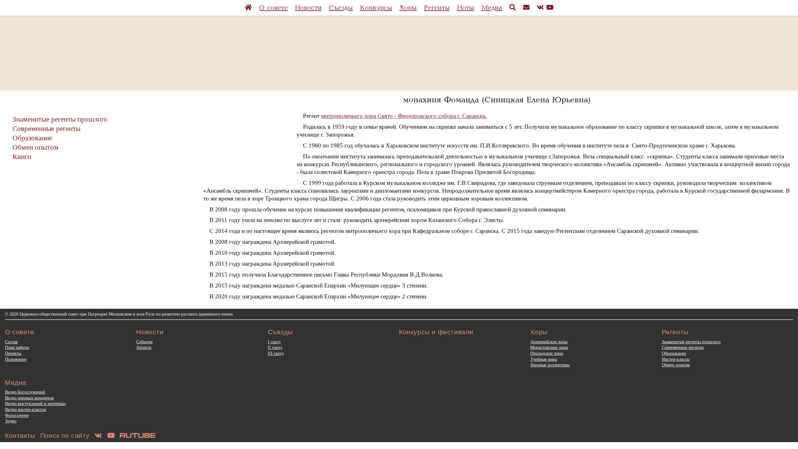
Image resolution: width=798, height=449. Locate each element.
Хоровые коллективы (550, 364)
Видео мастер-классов (25, 409)
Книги (21, 156)
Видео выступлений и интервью (35, 403)
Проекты (13, 353)
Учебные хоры (543, 359)
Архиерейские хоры (548, 341)
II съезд (275, 347)
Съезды (341, 7)
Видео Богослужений (25, 391)
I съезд (274, 341)
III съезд (276, 353)
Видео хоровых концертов (29, 397)
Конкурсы (376, 7)
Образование (32, 138)
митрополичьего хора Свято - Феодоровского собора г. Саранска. (404, 116)
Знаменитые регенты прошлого (60, 119)
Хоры (408, 7)
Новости (308, 7)
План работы (17, 347)
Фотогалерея (16, 415)
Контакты (20, 435)
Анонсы (143, 347)
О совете (273, 7)
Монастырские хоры (549, 347)
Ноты (465, 7)
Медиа (491, 7)
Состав (11, 341)
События (144, 341)
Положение (15, 359)
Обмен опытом (35, 147)
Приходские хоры (546, 353)
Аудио (11, 420)
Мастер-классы (676, 359)
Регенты (437, 7)
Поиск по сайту (64, 435)
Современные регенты (46, 128)
